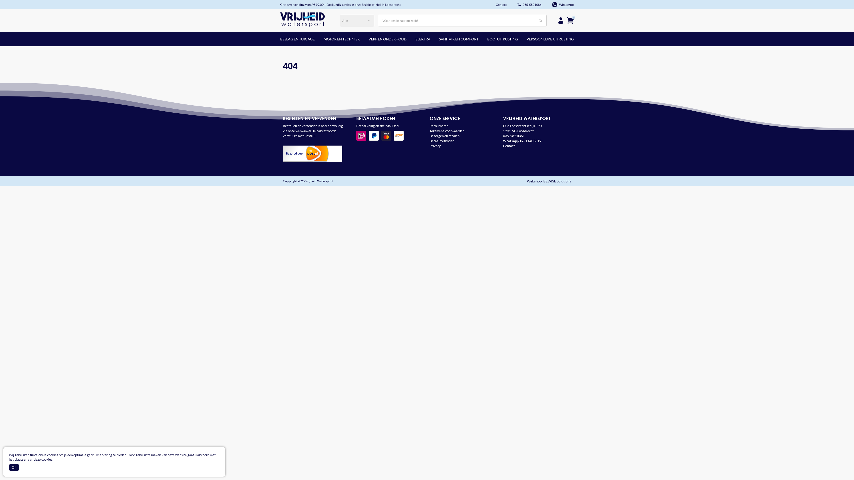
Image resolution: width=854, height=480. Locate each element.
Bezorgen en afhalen (444, 136)
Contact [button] (501, 4)
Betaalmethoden (442, 141)
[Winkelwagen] (570, 20)
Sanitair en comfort (458, 39)
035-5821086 (532, 4)
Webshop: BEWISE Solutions (549, 181)
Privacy (435, 146)
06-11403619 (530, 141)
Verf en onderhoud (388, 39)
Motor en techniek (342, 39)
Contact (509, 146)
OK (14, 467)
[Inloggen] (560, 20)
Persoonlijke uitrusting (550, 39)
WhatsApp (566, 4)
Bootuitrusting (502, 39)
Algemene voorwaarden (447, 131)
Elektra (422, 39)
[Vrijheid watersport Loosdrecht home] (302, 19)
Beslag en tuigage (297, 39)
